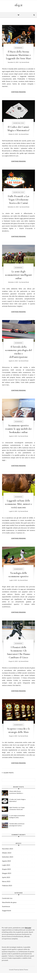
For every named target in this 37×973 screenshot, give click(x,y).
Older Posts (8, 772)
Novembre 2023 (7, 849)
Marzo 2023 (6, 881)
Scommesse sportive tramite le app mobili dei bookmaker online (18, 429)
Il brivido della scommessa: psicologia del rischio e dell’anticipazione (16, 825)
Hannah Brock (25, 62)
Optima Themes (23, 969)
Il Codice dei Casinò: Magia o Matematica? (17, 800)
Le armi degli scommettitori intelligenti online (18, 275)
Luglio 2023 (6, 865)
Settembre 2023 (7, 857)
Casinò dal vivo (18, 123)
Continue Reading (18, 92)
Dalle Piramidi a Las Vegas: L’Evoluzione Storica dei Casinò (18, 199)
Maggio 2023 (6, 873)
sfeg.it (19, 5)
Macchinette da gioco (9, 902)
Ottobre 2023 (6, 853)
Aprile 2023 (6, 877)
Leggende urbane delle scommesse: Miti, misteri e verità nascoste (18, 504)
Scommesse (18, 47)
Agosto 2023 (6, 861)
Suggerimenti (18, 569)
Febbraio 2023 (7, 885)
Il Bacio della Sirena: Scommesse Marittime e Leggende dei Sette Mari (18, 55)
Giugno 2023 (6, 869)
